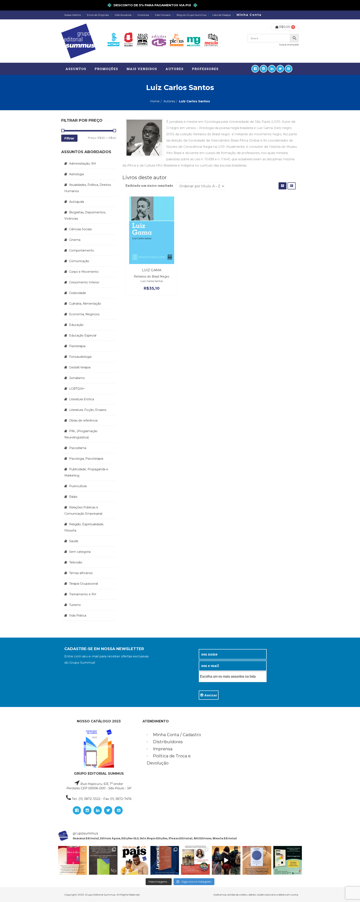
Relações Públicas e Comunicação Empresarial (83, 510)
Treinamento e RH (82, 594)
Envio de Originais (98, 15)
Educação (76, 325)
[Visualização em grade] (282, 185)
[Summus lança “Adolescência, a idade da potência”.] (226, 860)
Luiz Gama (151, 270)
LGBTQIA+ (77, 388)
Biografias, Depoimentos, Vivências (85, 215)
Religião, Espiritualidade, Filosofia (84, 527)
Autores (169, 101)
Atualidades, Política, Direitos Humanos (87, 188)
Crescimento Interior (84, 282)
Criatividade (77, 293)
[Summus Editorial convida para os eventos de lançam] (195, 860)
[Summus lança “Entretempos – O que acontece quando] (164, 860)
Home (155, 101)
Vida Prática (77, 615)
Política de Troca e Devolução (169, 759)
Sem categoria (80, 552)
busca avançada (289, 44)
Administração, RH (82, 163)
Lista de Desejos (221, 15)
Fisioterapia (77, 346)
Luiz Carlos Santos (152, 281)
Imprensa (143, 15)
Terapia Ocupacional (83, 583)
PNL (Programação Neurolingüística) (81, 434)
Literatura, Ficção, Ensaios (87, 410)
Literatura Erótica (81, 399)
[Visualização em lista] (292, 185)
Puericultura (78, 486)
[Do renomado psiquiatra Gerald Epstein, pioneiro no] (256, 860)
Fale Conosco (163, 15)
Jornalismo (77, 378)
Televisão (75, 562)
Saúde (73, 541)
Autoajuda (76, 202)
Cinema (74, 240)
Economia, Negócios (84, 314)
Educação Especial (82, 335)
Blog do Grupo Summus (191, 15)
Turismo (75, 605)
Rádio (73, 497)
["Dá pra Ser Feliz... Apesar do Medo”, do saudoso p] (103, 860)
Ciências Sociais (80, 229)
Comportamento (81, 250)
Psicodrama (77, 448)
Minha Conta (249, 14)
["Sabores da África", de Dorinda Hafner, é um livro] (72, 860)
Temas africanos (80, 573)
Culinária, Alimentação (85, 303)
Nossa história (72, 15)
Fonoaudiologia (80, 357)
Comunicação (79, 261)
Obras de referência (83, 420)
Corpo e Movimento (84, 272)
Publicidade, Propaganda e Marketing (86, 472)
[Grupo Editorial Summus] (78, 41)
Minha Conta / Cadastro (177, 734)
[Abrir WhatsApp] (349, 891)
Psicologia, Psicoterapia (86, 458)
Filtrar (69, 138)
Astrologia (76, 174)
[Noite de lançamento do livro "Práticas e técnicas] (287, 860)
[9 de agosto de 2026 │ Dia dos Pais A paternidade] (134, 860)
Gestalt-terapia (79, 367)
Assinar (210, 695)
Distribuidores (123, 15)
